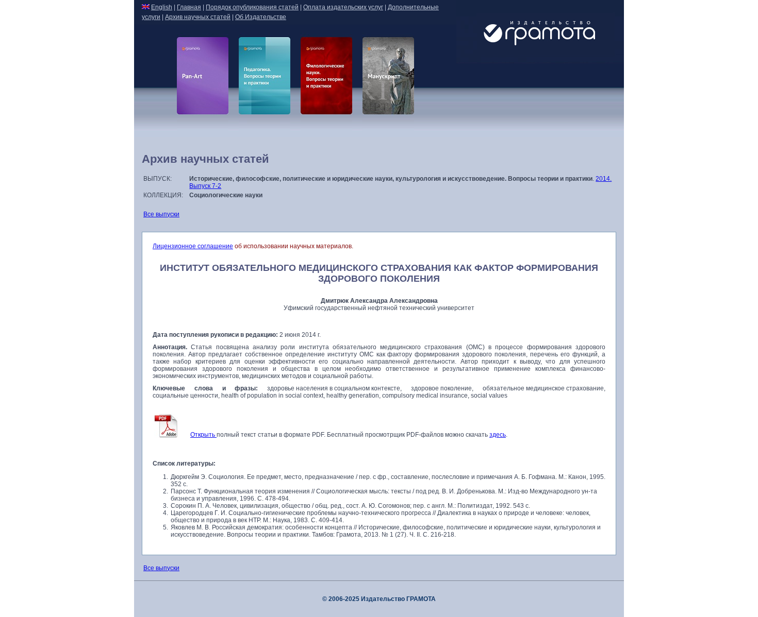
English (161, 7)
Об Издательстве (260, 17)
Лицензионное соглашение (193, 246)
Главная (189, 7)
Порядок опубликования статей (252, 7)
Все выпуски (161, 214)
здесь (497, 434)
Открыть (203, 434)
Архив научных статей (197, 17)
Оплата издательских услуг (343, 7)
